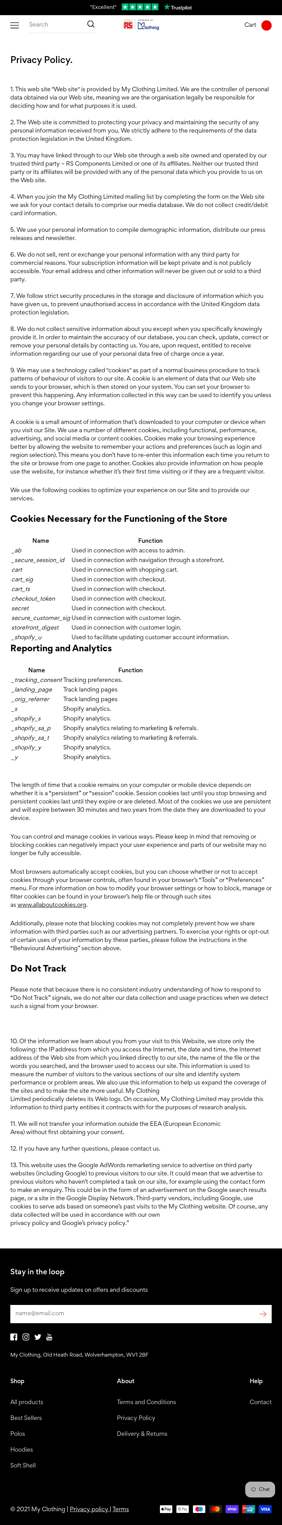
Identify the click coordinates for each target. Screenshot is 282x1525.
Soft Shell (23, 1466)
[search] (62, 25)
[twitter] (37, 1338)
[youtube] (49, 1339)
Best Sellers (26, 1418)
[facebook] (13, 1339)
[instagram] (25, 1339)
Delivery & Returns (142, 1434)
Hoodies (21, 1450)
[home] (141, 25)
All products (26, 1402)
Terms (120, 1510)
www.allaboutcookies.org (52, 905)
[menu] (14, 25)
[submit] (263, 1314)
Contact (261, 1402)
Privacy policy (90, 1510)
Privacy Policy (136, 1418)
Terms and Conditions (146, 1402)
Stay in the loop (37, 1272)
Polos (17, 1434)
